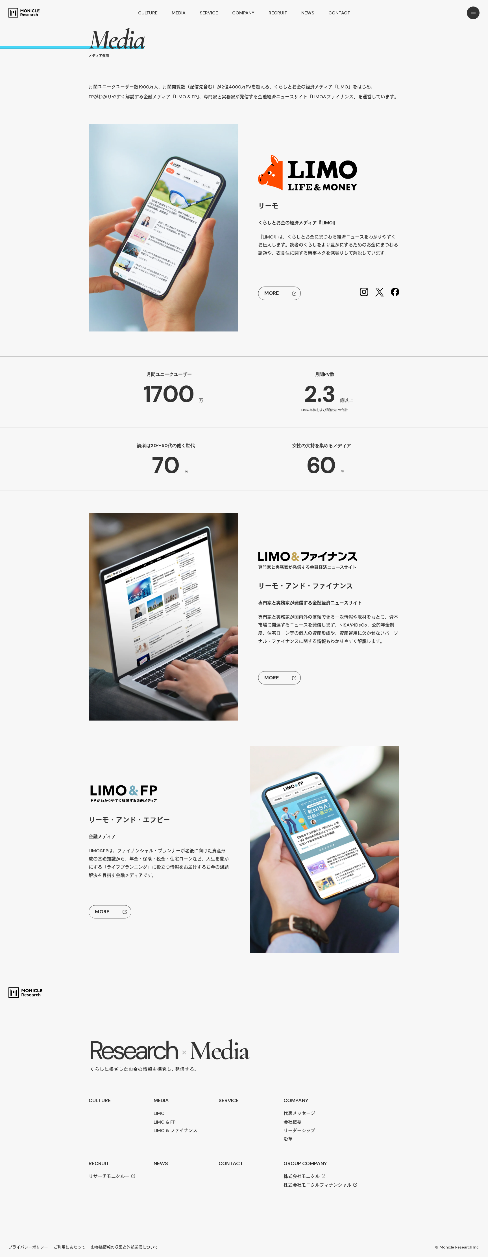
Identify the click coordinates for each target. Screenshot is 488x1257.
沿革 (288, 1139)
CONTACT (339, 13)
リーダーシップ (299, 1131)
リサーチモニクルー (109, 1176)
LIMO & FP (164, 1122)
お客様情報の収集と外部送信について (124, 1247)
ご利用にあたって (69, 1247)
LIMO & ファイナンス (175, 1131)
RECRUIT (278, 13)
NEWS (307, 13)
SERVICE (209, 13)
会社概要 (293, 1122)
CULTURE (148, 13)
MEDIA (179, 13)
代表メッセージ (299, 1113)
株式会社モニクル (302, 1176)
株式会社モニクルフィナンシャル (317, 1185)
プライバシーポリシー (28, 1247)
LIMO (159, 1113)
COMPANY (243, 13)
